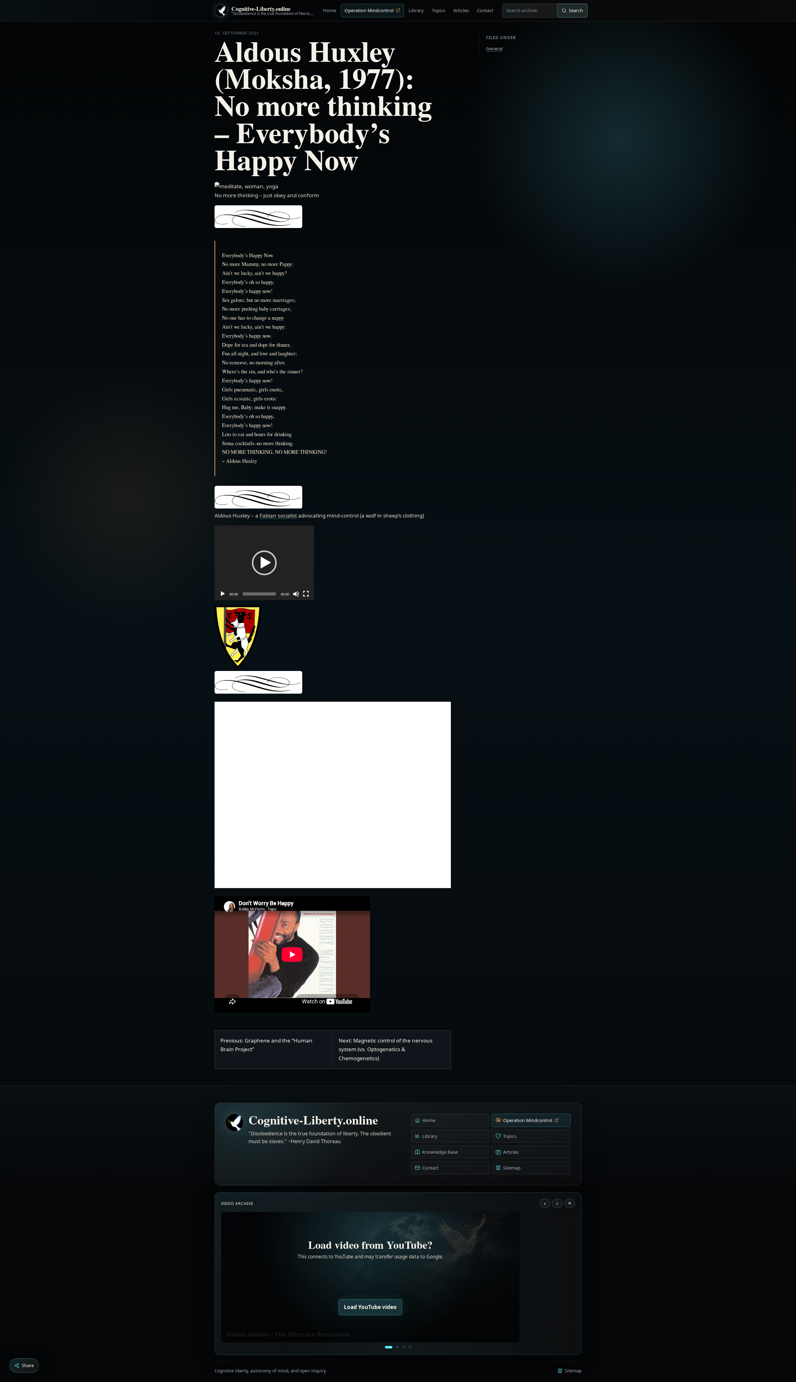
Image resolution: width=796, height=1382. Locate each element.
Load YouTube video (370, 1307)
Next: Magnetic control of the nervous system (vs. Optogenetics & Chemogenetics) (386, 1049)
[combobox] (529, 10)
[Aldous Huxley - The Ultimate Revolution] (388, 1347)
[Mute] (296, 594)
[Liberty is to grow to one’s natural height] (403, 1347)
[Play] (223, 594)
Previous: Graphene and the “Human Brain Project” (266, 1045)
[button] (264, 562)
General (494, 48)
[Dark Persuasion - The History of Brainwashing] (410, 1347)
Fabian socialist (278, 515)
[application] (264, 563)
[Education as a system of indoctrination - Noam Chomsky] (397, 1347)
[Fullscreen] (306, 594)
